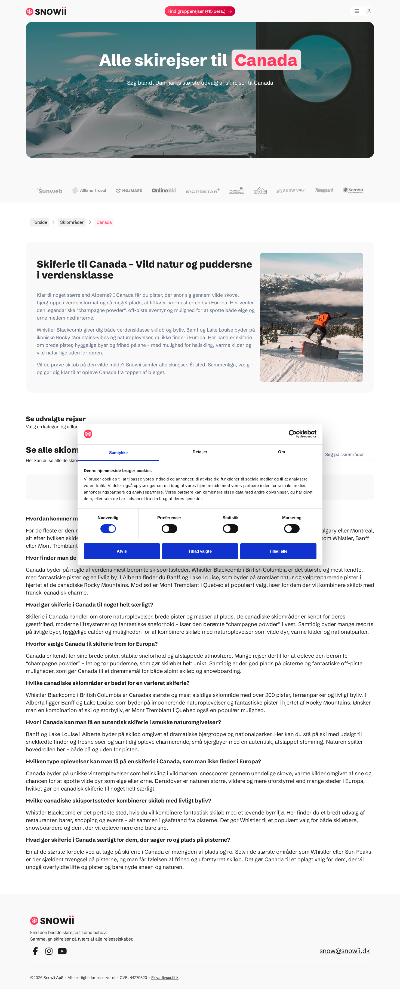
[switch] (169, 528)
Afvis (122, 551)
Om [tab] (281, 451)
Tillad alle (278, 551)
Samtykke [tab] (118, 452)
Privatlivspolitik (165, 977)
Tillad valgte (199, 551)
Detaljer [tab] (200, 451)
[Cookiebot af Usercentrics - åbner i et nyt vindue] (292, 434)
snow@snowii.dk (344, 951)
